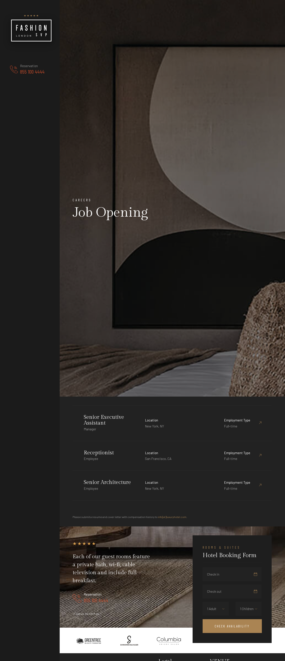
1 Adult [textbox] (211, 609)
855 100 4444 (32, 72)
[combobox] (215, 609)
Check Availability (232, 626)
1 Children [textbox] (247, 609)
